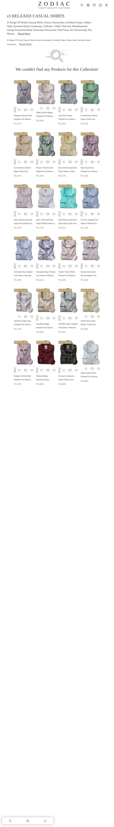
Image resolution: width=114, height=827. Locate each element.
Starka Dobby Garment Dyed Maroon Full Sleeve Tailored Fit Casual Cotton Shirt (44, 378)
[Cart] (28, 821)
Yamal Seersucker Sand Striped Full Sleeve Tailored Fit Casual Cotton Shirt (89, 274)
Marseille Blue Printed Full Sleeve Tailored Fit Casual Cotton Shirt (45, 274)
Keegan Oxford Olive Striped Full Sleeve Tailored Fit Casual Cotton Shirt (23, 117)
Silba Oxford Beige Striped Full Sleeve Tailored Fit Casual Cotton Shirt (44, 114)
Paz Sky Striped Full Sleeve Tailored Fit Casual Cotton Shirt (89, 222)
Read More (24, 33)
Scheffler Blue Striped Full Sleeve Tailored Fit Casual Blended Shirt (67, 326)
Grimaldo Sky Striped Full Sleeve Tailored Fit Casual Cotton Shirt (23, 274)
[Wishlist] (94, 5)
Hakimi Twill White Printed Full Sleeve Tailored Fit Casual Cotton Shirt (66, 274)
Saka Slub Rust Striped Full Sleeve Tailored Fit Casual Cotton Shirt (89, 169)
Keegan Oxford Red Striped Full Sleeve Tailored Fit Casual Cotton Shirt (22, 378)
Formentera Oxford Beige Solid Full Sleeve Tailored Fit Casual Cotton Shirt (22, 169)
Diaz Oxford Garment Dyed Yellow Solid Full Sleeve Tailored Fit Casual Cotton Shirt (67, 169)
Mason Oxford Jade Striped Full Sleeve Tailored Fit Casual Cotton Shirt (44, 169)
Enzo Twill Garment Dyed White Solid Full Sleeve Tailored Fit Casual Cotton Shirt (45, 222)
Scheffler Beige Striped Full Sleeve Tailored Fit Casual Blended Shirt (44, 326)
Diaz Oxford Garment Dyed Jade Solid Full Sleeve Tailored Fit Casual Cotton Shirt (67, 222)
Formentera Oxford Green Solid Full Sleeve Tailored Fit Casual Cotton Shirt (89, 117)
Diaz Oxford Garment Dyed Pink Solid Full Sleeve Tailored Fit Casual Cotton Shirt (23, 222)
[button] (82, 5)
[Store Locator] (88, 5)
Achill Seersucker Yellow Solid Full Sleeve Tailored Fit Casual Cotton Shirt (89, 323)
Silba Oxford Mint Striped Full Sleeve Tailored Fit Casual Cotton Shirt (89, 375)
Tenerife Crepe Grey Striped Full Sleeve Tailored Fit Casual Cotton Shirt (22, 323)
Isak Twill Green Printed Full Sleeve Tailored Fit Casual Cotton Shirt (66, 117)
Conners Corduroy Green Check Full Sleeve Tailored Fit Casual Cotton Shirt (66, 378)
